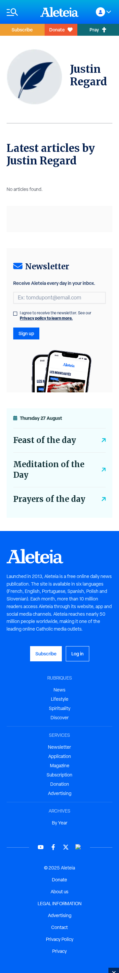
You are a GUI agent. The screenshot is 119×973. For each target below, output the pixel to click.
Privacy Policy (59, 939)
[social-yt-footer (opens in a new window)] (41, 847)
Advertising (59, 793)
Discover (60, 718)
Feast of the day (44, 440)
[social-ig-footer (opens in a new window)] (78, 847)
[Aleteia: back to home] (59, 12)
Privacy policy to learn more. (46, 318)
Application (59, 756)
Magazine (59, 766)
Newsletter (59, 747)
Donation (59, 784)
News (59, 690)
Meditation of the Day (48, 469)
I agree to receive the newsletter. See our (55, 315)
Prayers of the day (49, 499)
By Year (59, 823)
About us (59, 892)
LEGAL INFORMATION (60, 904)
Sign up (26, 333)
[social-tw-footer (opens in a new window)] (66, 847)
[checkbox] (15, 314)
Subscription (59, 775)
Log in (77, 653)
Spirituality (59, 708)
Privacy (59, 951)
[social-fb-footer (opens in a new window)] (53, 847)
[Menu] (20, 12)
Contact (59, 927)
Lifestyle (59, 699)
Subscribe (22, 29)
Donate (57, 29)
